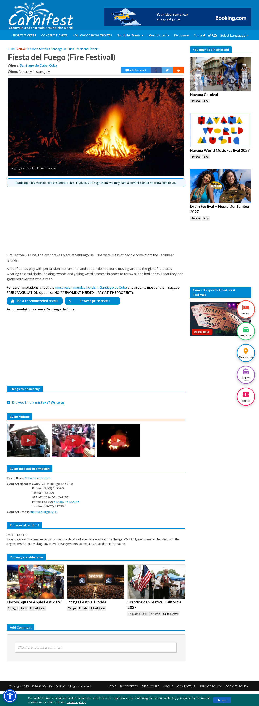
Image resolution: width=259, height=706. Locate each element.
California (154, 614)
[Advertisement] (96, 218)
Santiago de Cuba (62, 49)
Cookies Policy (236, 686)
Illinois (23, 608)
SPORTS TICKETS (24, 35)
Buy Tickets (129, 686)
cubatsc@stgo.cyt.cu (44, 512)
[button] (10, 696)
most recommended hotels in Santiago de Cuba (91, 287)
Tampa (72, 608)
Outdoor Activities (38, 49)
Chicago (12, 608)
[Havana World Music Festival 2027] (220, 130)
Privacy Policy (210, 686)
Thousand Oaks (137, 614)
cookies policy (76, 702)
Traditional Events (87, 49)
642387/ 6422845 (66, 502)
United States (37, 608)
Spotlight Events (129, 35)
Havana (195, 101)
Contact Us (186, 686)
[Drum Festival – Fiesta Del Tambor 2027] (220, 186)
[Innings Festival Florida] (95, 581)
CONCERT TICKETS (54, 35)
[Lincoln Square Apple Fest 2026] (35, 581)
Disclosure (181, 35)
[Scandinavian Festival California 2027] (156, 581)
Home (111, 686)
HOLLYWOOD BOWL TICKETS (92, 35)
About (168, 686)
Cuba (11, 49)
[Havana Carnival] (220, 74)
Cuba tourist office (38, 478)
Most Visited (157, 35)
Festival (20, 49)
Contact (199, 35)
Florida (83, 608)
